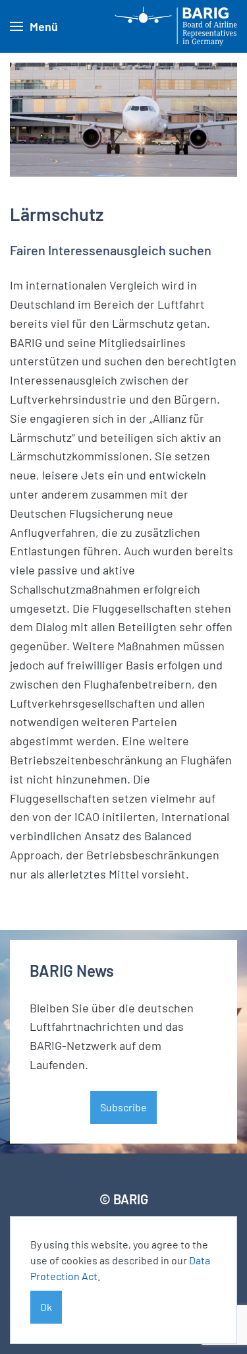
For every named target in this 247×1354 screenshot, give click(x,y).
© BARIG (123, 1199)
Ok (46, 1307)
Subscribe (123, 1107)
